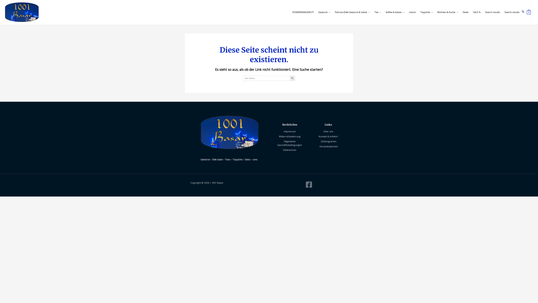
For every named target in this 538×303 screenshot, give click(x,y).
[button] (523, 12)
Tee (376, 12)
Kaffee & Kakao (394, 12)
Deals (466, 12)
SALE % (477, 12)
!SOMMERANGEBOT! (303, 12)
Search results (492, 12)
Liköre (412, 12)
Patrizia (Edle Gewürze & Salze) (351, 12)
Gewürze (323, 12)
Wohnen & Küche (446, 12)
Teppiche (425, 12)
